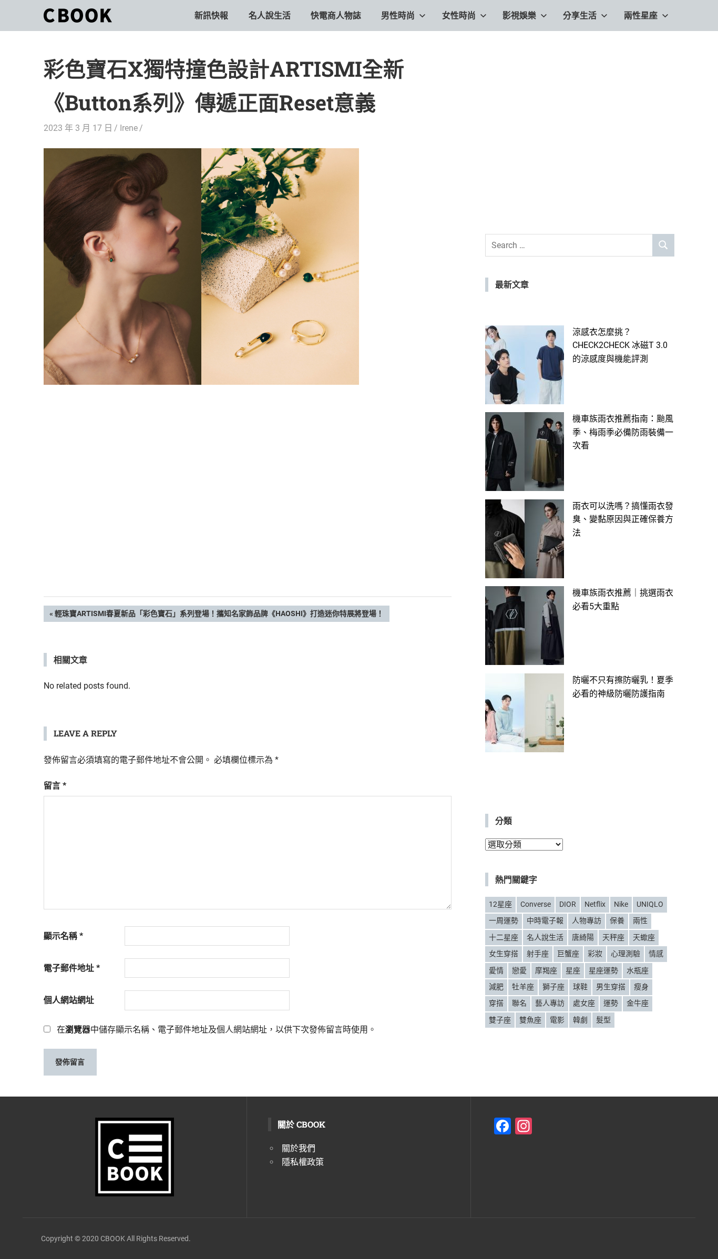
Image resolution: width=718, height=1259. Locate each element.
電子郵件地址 (72, 968)
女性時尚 (459, 16)
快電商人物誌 (336, 16)
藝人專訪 (550, 1003)
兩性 (640, 920)
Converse (535, 904)
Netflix (595, 904)
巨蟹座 (568, 953)
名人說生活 (270, 16)
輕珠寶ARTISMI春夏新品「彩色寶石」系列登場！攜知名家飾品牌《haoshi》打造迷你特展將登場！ (219, 615)
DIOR (567, 904)
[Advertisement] (247, 506)
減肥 (496, 986)
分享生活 (580, 16)
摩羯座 (546, 970)
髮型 (603, 1020)
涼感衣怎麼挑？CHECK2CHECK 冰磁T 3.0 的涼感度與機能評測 (620, 345)
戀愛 (519, 970)
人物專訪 (586, 920)
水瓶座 (638, 970)
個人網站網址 (69, 1000)
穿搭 (496, 1003)
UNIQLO (650, 904)
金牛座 (638, 1003)
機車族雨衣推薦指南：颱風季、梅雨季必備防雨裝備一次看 (622, 432)
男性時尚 (398, 16)
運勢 (610, 1003)
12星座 (500, 904)
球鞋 (580, 986)
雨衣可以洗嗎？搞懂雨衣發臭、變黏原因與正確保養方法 (622, 519)
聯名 (519, 1003)
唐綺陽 (583, 937)
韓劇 (580, 1020)
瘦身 (641, 986)
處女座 (584, 1003)
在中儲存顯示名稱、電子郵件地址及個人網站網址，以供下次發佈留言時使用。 (216, 1030)
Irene (129, 128)
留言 (55, 786)
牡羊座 (523, 986)
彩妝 (595, 953)
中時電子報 (545, 920)
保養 (617, 920)
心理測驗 (625, 953)
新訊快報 (211, 16)
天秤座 (613, 937)
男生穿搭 (610, 986)
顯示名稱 (63, 936)
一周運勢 (503, 920)
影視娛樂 (519, 16)
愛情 (496, 970)
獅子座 (553, 986)
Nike (621, 904)
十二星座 (503, 937)
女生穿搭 (503, 953)
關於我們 (298, 1148)
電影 (557, 1020)
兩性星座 (641, 16)
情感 (656, 953)
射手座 (538, 953)
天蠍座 (644, 937)
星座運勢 (603, 970)
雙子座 (500, 1020)
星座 (573, 970)
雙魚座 (530, 1020)
